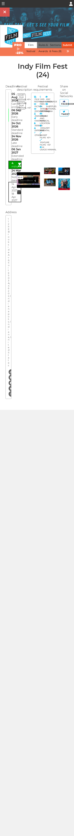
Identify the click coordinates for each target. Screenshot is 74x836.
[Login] (71, 3)
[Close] (5, 12)
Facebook (64, 104)
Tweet (64, 114)
